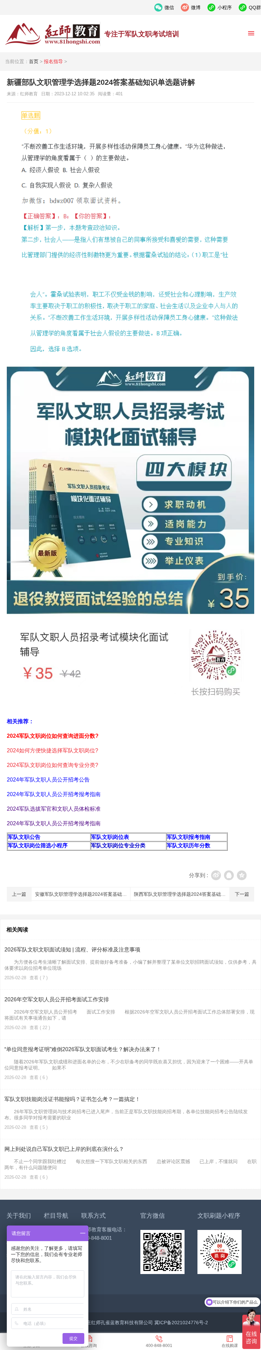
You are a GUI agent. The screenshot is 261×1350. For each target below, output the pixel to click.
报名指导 (53, 61)
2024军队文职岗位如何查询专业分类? (52, 765)
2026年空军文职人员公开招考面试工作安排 (56, 999)
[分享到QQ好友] (229, 875)
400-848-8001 (159, 1345)
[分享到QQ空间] (242, 875)
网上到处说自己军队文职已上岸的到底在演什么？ (64, 1149)
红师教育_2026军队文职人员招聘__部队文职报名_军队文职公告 (52, 34)
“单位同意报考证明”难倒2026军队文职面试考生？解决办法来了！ (82, 1049)
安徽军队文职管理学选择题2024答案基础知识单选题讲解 (95, 894)
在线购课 (230, 1345)
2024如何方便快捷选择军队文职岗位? (52, 750)
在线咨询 (89, 1345)
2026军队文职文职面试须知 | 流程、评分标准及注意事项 (72, 949)
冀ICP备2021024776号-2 (181, 1322)
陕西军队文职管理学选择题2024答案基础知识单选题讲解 (194, 894)
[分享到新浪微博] (216, 875)
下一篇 (242, 894)
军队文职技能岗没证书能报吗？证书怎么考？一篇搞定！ (72, 1099)
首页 (33, 61)
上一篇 (19, 894)
